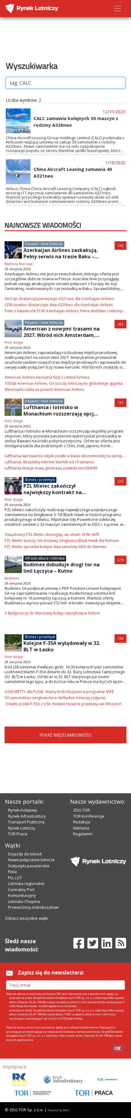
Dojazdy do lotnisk (25, 854)
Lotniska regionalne (26, 883)
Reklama (81, 828)
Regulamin (83, 834)
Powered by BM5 (58, 1110)
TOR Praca (17, 834)
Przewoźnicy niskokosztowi (33, 907)
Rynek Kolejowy (22, 810)
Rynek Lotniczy (21, 828)
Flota (12, 871)
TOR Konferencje (88, 816)
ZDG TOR (81, 810)
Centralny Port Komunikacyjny (22, 892)
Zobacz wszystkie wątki (26, 918)
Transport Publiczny (26, 822)
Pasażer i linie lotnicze (44, 243)
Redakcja (81, 822)
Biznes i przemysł (40, 479)
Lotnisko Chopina (24, 901)
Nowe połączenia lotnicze (31, 859)
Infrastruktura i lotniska (45, 558)
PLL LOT (15, 877)
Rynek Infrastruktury (27, 816)
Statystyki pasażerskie (29, 866)
